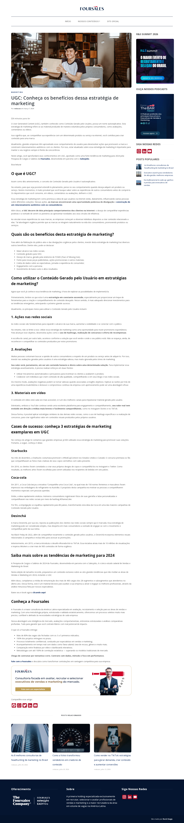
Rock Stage (167, 819)
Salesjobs (84, 159)
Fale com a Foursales (21, 661)
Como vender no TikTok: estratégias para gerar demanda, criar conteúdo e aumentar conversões (112, 760)
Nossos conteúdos (88, 21)
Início (68, 21)
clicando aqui (39, 592)
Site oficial (113, 21)
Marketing (17, 92)
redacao (17, 109)
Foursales (45, 159)
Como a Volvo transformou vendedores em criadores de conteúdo (67, 760)
